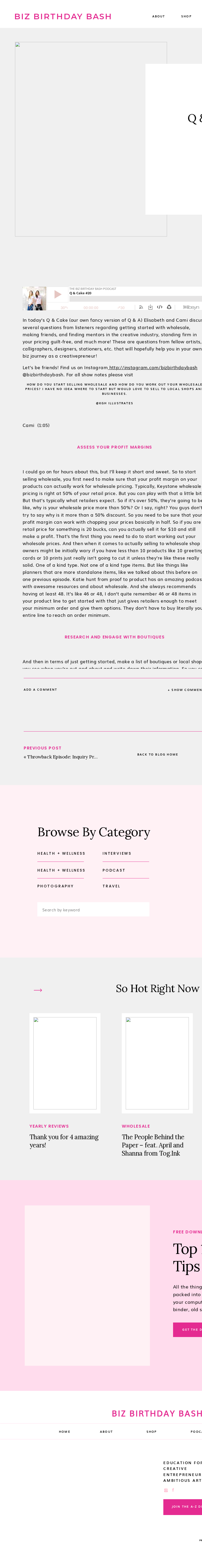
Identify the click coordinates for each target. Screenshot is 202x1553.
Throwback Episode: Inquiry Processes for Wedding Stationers (95, 757)
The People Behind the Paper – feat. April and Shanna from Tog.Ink (153, 1145)
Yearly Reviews (49, 1126)
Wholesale (136, 1126)
